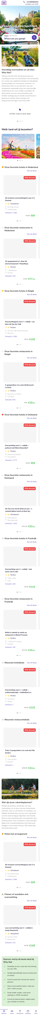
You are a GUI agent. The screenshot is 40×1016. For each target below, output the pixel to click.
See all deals (32, 171)
